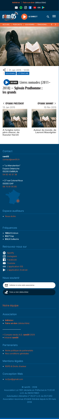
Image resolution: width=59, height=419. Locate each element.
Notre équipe (10, 305)
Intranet (11, 337)
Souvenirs (29, 25)
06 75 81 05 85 (10, 186)
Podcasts (17, 25)
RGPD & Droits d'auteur (15, 366)
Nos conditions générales (17, 353)
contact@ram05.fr (11, 159)
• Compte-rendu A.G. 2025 (19, 334)
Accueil (6, 25)
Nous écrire (10, 216)
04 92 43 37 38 (10, 174)
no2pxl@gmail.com (14, 379)
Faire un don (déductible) (18, 292)
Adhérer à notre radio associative (21, 285)
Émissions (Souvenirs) (47, 25)
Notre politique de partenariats (19, 350)
